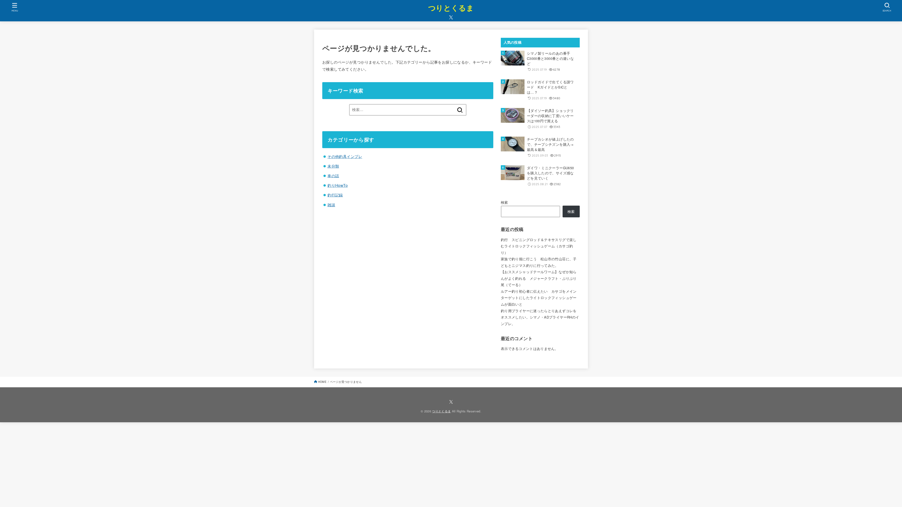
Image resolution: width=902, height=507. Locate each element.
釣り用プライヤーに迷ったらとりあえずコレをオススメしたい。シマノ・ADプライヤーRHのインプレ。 (540, 317)
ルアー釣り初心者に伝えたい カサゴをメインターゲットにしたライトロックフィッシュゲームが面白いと (539, 298)
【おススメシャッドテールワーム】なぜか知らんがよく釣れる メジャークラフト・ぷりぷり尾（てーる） (539, 278)
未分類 (333, 166)
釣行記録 (335, 195)
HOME (322, 382)
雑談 (331, 204)
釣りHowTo (337, 185)
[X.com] (451, 17)
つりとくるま (451, 7)
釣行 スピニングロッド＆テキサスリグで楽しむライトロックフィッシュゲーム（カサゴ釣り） (539, 246)
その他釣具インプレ (344, 156)
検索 (504, 202)
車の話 (333, 175)
